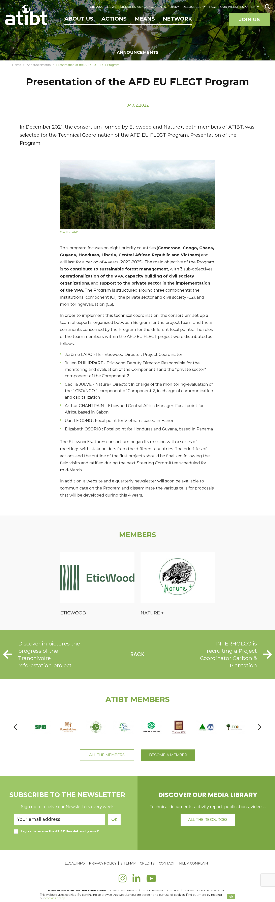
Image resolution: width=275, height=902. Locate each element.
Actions (114, 19)
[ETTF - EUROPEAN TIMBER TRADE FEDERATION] (123, 727)
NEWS (112, 7)
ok (231, 896)
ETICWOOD (73, 613)
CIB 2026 (96, 7)
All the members (107, 755)
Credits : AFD (69, 232)
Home (16, 65)
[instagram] (122, 881)
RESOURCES (192, 7)
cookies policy (55, 898)
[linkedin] (136, 881)
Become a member (168, 755)
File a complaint (194, 863)
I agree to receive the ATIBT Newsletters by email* (60, 831)
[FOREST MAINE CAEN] (68, 727)
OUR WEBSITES (232, 7)
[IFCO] (234, 727)
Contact (167, 863)
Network (177, 19)
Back (137, 654)
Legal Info (75, 863)
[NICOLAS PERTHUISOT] (96, 727)
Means (145, 19)
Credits (147, 863)
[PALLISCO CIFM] (206, 727)
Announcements (39, 65)
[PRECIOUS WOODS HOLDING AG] (151, 727)
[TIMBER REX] (179, 727)
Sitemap (128, 863)
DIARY (174, 7)
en (253, 7)
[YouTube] (151, 881)
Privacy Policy (102, 863)
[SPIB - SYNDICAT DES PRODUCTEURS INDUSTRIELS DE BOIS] (40, 727)
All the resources (207, 819)
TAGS (213, 7)
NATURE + (152, 613)
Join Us (249, 19)
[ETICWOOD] (97, 578)
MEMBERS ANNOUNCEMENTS (143, 7)
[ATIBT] (26, 15)
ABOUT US (78, 19)
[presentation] (15, 727)
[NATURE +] (178, 578)
